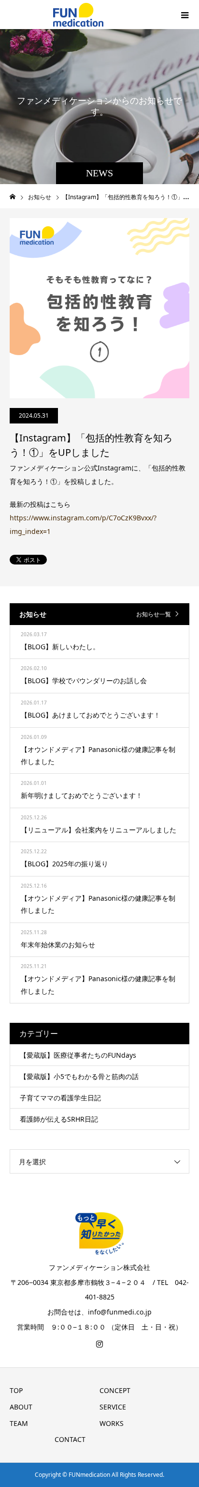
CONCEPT (115, 1390)
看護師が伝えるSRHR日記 (59, 1119)
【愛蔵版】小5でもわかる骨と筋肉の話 (79, 1076)
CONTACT (70, 1439)
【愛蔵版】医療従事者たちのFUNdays (78, 1055)
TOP (16, 1390)
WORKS (112, 1423)
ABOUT (21, 1406)
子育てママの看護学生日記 (60, 1097)
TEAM (19, 1423)
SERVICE (113, 1406)
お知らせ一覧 (153, 614)
